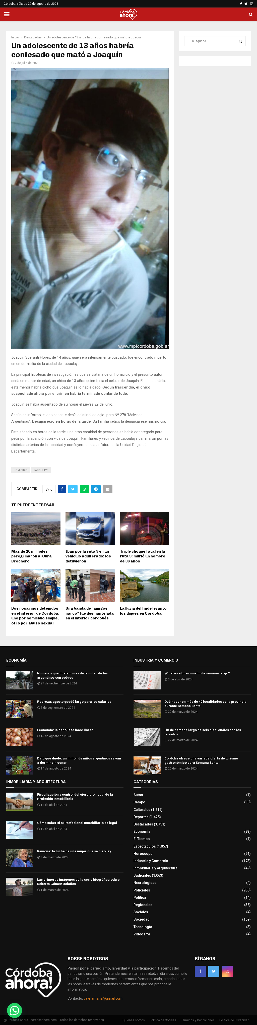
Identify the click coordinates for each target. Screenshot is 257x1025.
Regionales (143, 905)
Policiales (142, 890)
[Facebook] (200, 971)
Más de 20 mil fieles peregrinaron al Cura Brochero (31, 556)
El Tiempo (142, 839)
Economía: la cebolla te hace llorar (65, 730)
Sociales (141, 912)
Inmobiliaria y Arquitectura (155, 868)
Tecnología (143, 927)
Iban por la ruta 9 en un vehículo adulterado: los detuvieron (88, 556)
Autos (138, 795)
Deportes (141, 817)
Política (140, 897)
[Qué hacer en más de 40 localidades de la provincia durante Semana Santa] (147, 709)
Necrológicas (145, 883)
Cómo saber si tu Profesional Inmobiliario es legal (77, 823)
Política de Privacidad (234, 1020)
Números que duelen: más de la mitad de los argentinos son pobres (72, 675)
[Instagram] (227, 971)
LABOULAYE (41, 470)
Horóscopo (143, 854)
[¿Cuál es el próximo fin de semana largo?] (147, 680)
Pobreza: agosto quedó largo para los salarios (74, 701)
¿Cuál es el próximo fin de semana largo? (197, 673)
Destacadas (143, 824)
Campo (139, 802)
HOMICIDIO (21, 470)
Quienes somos (133, 1020)
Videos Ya (142, 934)
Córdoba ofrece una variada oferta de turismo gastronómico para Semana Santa (201, 760)
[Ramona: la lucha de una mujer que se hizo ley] (19, 858)
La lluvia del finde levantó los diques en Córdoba (143, 611)
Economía (142, 831)
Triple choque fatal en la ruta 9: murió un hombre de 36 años (142, 556)
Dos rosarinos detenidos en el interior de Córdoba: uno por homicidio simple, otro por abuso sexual (35, 615)
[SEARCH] (240, 41)
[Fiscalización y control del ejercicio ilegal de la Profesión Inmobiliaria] (19, 802)
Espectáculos (145, 846)
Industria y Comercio (151, 861)
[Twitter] (213, 971)
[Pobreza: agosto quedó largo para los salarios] (19, 709)
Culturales (142, 810)
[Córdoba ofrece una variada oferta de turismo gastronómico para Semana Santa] (147, 765)
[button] (14, 1010)
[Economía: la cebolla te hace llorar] (19, 737)
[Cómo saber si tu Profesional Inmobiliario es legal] (19, 830)
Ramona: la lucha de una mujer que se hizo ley (74, 851)
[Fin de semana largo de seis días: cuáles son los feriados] (147, 737)
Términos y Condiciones (198, 1020)
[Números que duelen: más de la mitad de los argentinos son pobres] (19, 680)
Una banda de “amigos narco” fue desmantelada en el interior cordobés (90, 613)
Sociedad (142, 919)
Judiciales (142, 875)
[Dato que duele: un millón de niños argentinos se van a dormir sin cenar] (19, 765)
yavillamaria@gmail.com (103, 998)
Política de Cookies (163, 1020)
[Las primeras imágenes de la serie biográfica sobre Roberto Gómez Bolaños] (19, 887)
